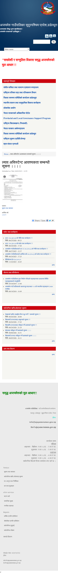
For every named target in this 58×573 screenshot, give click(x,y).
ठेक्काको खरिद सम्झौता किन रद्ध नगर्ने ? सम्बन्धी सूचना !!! (22, 314)
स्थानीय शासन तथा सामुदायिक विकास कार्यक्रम (22, 102)
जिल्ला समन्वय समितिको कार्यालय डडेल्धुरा (20, 133)
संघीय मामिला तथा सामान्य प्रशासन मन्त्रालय (21, 87)
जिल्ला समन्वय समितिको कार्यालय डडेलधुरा (20, 97)
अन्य (53, 265)
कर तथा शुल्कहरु (9, 486)
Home (6, 154)
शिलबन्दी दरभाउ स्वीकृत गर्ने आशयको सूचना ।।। (20, 335)
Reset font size (50, 36)
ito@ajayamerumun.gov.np (43, 427)
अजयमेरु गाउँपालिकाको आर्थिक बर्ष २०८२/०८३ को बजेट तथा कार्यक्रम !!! (28, 254)
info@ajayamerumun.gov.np (42, 422)
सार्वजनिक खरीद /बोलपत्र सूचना (13, 476)
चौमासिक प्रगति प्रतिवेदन (11, 521)
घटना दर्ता (7, 496)
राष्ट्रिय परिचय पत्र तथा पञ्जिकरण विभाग (20, 92)
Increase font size (47, 36)
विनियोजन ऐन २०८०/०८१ (13, 259)
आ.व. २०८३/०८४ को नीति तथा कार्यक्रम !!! (19, 238)
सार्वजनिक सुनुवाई (9, 525)
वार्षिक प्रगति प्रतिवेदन (11, 516)
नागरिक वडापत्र (8, 506)
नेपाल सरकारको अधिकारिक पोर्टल (17, 112)
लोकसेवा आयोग (10, 107)
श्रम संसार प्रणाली (11, 143)
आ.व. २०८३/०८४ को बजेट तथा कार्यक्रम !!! (19, 243)
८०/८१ (4, 215)
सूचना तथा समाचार (7, 208)
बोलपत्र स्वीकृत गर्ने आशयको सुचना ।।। (18, 330)
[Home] (48, 7)
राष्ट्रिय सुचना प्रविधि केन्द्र (14, 138)
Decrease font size (54, 35)
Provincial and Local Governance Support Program (27, 118)
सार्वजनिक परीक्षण (9, 530)
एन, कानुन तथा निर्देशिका (11, 481)
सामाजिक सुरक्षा (8, 501)
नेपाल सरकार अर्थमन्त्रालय (14, 128)
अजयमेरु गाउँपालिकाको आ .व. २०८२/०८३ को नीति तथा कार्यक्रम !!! (26, 249)
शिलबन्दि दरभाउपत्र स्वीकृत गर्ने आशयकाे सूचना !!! (21, 325)
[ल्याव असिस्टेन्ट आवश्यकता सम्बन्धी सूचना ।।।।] (12, 188)
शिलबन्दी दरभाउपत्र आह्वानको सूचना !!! (17, 319)
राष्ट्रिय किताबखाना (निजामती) (15, 123)
